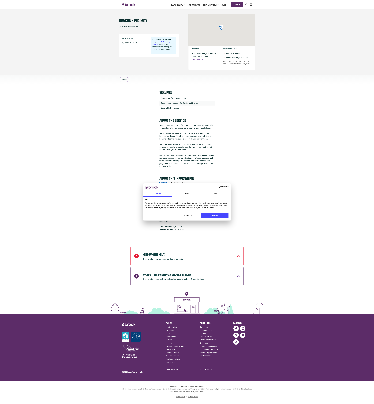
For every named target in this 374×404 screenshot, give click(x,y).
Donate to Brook (206, 337)
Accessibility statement (208, 353)
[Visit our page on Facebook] (236, 328)
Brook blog (204, 343)
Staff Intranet (205, 356)
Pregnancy (170, 330)
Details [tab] (187, 193)
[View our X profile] (236, 335)
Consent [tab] (158, 193)
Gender (169, 343)
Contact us (204, 327)
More (223, 4)
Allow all (215, 215)
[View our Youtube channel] (242, 335)
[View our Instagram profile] (242, 328)
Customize (185, 215)
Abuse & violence (172, 353)
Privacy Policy (180, 396)
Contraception (171, 327)
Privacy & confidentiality (209, 346)
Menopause (170, 349)
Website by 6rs (193, 396)
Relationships (171, 337)
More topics (170, 370)
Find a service (193, 4)
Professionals (210, 4)
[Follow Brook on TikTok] (236, 342)
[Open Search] (246, 4)
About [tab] (216, 193)
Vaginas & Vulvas (173, 356)
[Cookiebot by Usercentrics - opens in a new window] (220, 187)
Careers (203, 333)
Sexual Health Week (208, 340)
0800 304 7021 (131, 43)
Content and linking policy (209, 349)
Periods (169, 340)
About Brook (204, 370)
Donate (237, 4)
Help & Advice (177, 4)
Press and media (206, 330)
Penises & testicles (173, 359)
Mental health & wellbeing (176, 346)
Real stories (170, 362)
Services (123, 80)
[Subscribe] (251, 5)
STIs (168, 333)
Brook (129, 4)
